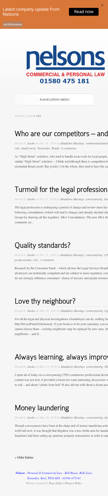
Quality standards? (43, 245)
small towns (28, 148)
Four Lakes (55, 483)
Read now (83, 11)
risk (17, 148)
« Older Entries (24, 457)
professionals (23, 260)
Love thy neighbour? (45, 301)
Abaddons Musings (72, 143)
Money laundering (42, 408)
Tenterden (43, 148)
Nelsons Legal (24, 116)
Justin (31, 143)
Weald (55, 148)
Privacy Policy (73, 483)
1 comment (47, 260)
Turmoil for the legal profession (61, 189)
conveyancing (94, 199)
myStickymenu (12, 24)
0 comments (68, 148)
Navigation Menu (55, 99)
